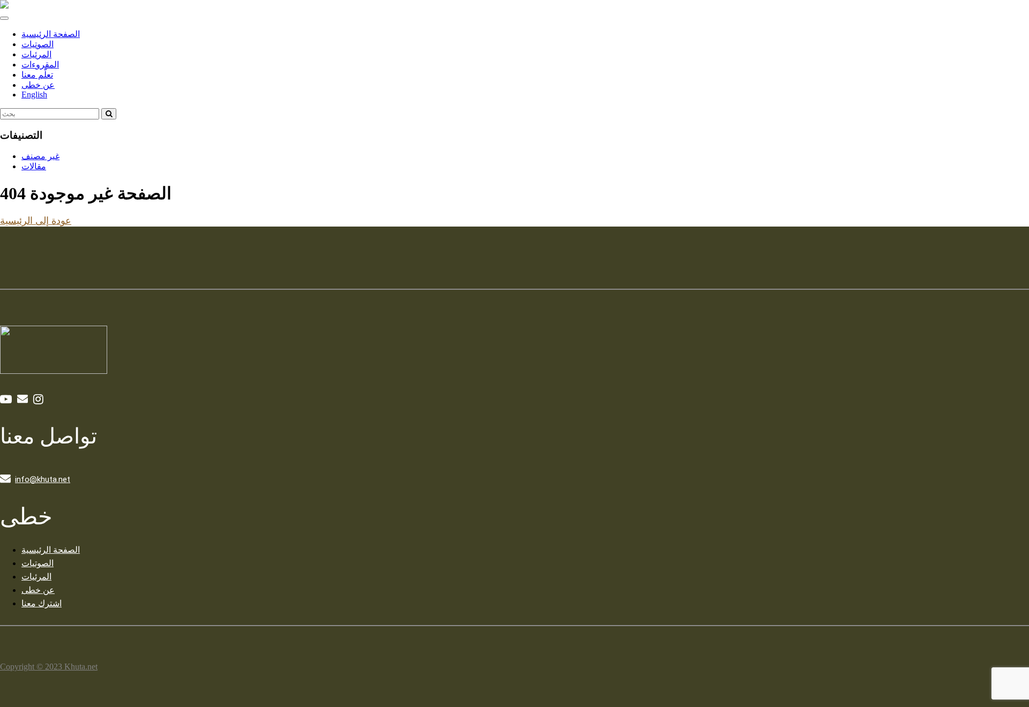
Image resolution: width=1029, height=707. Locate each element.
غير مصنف (40, 156)
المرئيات (36, 54)
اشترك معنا (41, 603)
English (34, 94)
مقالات (33, 166)
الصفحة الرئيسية (50, 34)
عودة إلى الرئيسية (35, 220)
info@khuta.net (42, 479)
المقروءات (40, 64)
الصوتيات (37, 44)
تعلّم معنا (37, 74)
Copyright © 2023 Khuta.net (49, 666)
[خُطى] (4, 5)
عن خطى (38, 84)
